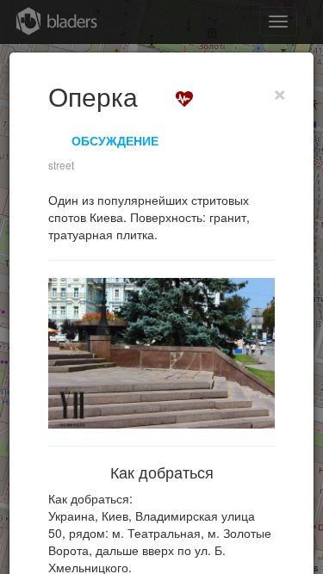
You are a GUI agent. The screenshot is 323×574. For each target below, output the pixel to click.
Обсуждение (114, 140)
